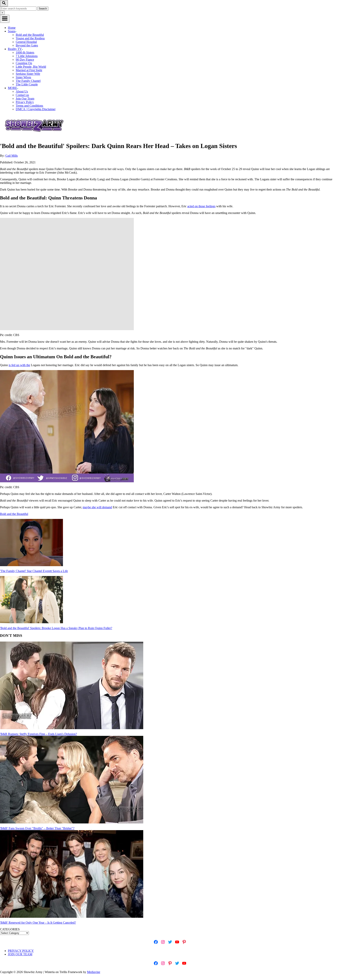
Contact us (22, 95)
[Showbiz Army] (35, 136)
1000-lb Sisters (25, 52)
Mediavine (93, 972)
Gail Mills (11, 155)
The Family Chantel (28, 80)
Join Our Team (25, 98)
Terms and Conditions (29, 105)
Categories (10, 929)
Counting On (24, 63)
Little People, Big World (31, 66)
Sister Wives (23, 77)
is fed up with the (19, 365)
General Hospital (26, 42)
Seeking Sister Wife (28, 73)
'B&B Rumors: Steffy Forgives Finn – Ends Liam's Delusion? (38, 734)
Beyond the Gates (27, 45)
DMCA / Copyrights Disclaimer (35, 109)
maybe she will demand (97, 507)
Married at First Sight (29, 70)
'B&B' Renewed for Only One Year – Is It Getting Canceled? (38, 922)
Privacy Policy (25, 102)
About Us (22, 91)
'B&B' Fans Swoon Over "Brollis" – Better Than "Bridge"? (37, 828)
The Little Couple (27, 84)
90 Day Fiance (25, 59)
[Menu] (4, 19)
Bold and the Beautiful (30, 34)
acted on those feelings (201, 206)
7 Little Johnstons (27, 56)
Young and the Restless (30, 38)
